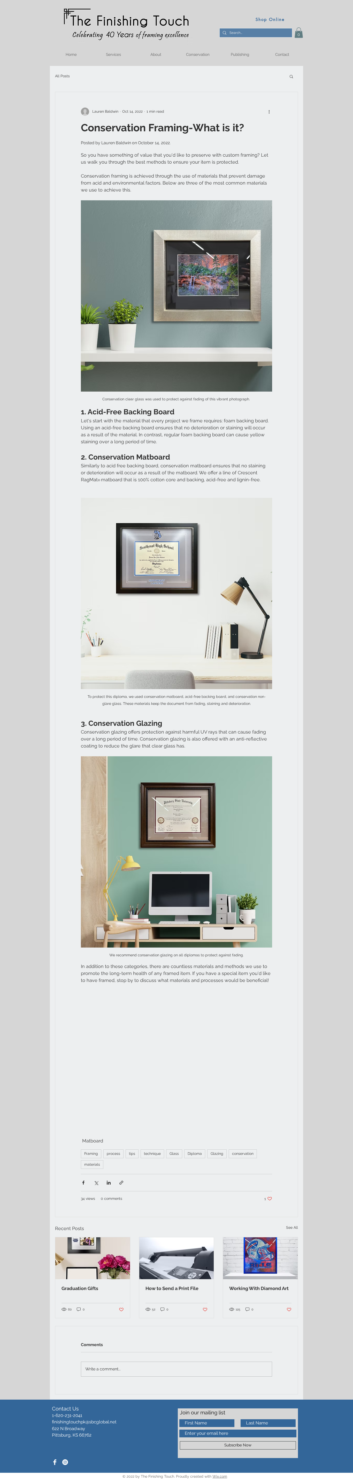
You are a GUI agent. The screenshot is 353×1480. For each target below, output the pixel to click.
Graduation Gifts (80, 1288)
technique (152, 1153)
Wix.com (219, 1476)
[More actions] (269, 112)
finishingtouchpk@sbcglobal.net (84, 1421)
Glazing (217, 1153)
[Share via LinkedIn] (108, 1182)
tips (132, 1153)
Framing (91, 1153)
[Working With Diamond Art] (260, 1258)
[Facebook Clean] (55, 1462)
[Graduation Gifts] (92, 1258)
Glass (174, 1153)
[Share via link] (121, 1182)
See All (292, 1227)
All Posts (62, 76)
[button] (298, 32)
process (113, 1153)
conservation (243, 1153)
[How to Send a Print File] (176, 1258)
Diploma (195, 1153)
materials (92, 1164)
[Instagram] (65, 1462)
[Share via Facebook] (83, 1182)
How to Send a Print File (171, 1288)
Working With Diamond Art (259, 1288)
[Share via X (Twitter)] (96, 1182)
